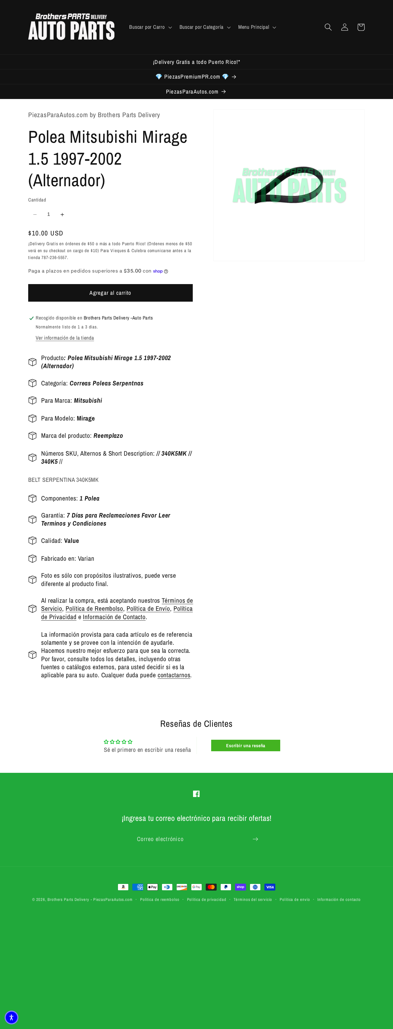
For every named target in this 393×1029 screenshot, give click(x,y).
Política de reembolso (160, 899)
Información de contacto (339, 899)
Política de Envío (148, 608)
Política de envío (295, 899)
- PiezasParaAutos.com (112, 899)
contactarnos (174, 675)
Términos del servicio (253, 899)
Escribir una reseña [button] (245, 745)
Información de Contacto (114, 617)
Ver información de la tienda (65, 338)
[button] (150, 27)
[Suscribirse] (255, 839)
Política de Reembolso (94, 608)
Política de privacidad (206, 899)
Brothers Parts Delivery (68, 899)
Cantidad (37, 200)
